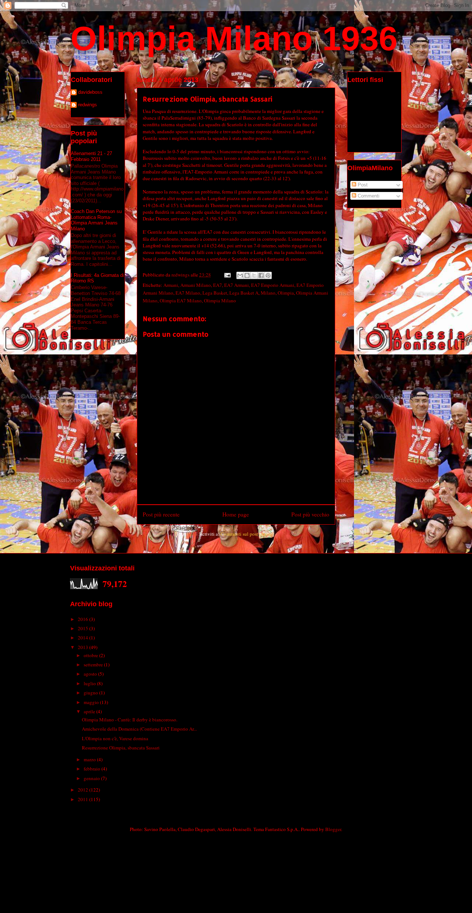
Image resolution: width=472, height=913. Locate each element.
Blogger (333, 829)
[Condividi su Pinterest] (268, 275)
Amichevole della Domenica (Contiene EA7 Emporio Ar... (139, 728)
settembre (94, 664)
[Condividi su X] (254, 275)
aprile (90, 711)
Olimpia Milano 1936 (234, 38)
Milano (268, 292)
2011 (83, 799)
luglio (90, 683)
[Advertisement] (156, 855)
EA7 (217, 285)
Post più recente (161, 514)
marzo (90, 759)
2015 (83, 628)
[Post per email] (227, 274)
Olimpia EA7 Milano (181, 300)
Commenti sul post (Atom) (247, 534)
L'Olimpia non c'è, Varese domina (115, 738)
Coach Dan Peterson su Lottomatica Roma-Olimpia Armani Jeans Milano (96, 220)
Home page (235, 514)
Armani (170, 285)
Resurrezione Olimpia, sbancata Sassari (121, 747)
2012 (83, 789)
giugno (91, 692)
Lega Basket (214, 292)
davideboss (90, 92)
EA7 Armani (236, 285)
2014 (83, 637)
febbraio (92, 768)
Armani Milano (195, 285)
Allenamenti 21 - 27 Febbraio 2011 (91, 156)
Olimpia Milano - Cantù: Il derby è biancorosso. (129, 719)
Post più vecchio (310, 514)
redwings (87, 104)
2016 (83, 619)
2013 (83, 647)
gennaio (92, 778)
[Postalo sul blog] (247, 275)
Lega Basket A (243, 292)
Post (362, 185)
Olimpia (286, 292)
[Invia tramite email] (240, 275)
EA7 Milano (188, 292)
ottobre (91, 655)
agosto (91, 673)
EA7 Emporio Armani (272, 285)
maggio (92, 702)
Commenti (367, 196)
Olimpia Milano (220, 300)
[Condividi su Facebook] (261, 275)
